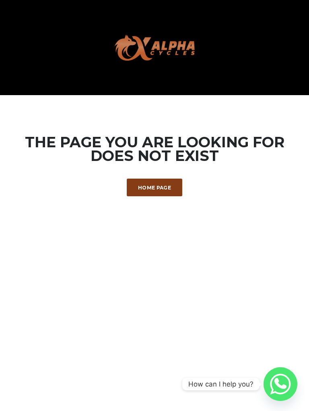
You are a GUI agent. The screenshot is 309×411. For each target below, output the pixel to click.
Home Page (154, 188)
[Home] (154, 47)
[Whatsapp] (280, 384)
